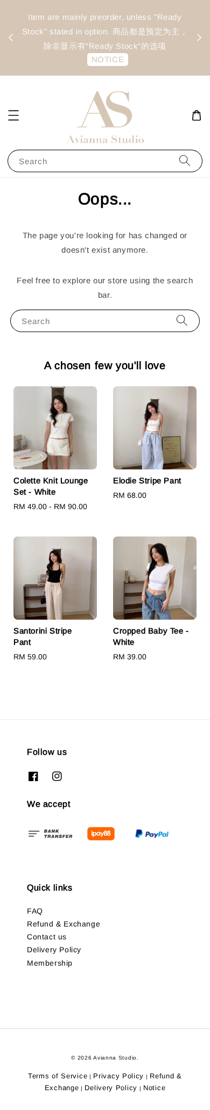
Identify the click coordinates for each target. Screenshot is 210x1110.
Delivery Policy (54, 949)
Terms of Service (57, 1076)
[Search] (184, 160)
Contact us (47, 936)
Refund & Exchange (63, 924)
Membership (50, 963)
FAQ (35, 911)
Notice (154, 1088)
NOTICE (108, 59)
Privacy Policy (118, 1076)
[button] (13, 115)
